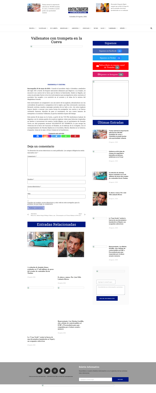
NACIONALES (42, 28)
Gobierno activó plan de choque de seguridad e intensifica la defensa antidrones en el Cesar (116, 154)
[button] (151, 28)
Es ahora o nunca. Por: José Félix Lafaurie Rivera (69, 278)
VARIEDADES (112, 28)
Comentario (31, 156)
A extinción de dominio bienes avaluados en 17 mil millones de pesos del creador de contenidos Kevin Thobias (40, 270)
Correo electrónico (34, 186)
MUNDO (96, 28)
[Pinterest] (75, 136)
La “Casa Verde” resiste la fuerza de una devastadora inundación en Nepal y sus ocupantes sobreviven (41, 339)
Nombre (30, 179)
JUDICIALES (86, 28)
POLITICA (32, 28)
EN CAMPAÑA (54, 28)
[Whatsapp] (65, 136)
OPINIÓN (122, 28)
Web (28, 193)
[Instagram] (47, 136)
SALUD (102, 28)
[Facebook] (37, 136)
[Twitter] (56, 136)
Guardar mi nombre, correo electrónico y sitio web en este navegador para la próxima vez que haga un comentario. (53, 203)
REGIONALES (64, 28)
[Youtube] (62, 371)
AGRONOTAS (75, 28)
